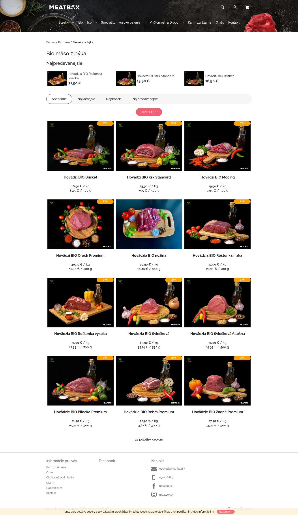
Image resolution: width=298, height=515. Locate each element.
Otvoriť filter (149, 112)
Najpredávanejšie (145, 99)
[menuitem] (66, 22)
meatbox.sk (166, 485)
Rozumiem (225, 511)
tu (213, 511)
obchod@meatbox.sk (172, 468)
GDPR (50, 482)
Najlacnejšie (86, 99)
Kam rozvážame (56, 467)
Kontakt (51, 493)
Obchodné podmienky (60, 477)
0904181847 (166, 477)
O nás (49, 472)
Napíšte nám (54, 487)
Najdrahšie (114, 99)
